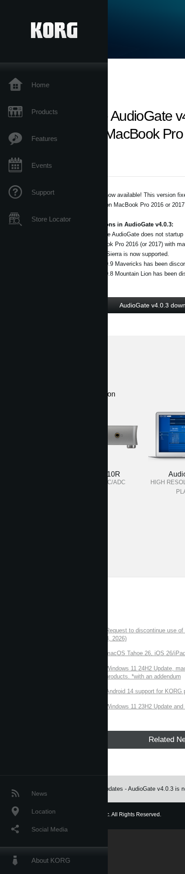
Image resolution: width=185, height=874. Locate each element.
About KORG (50, 860)
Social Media (49, 829)
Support (42, 192)
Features (44, 138)
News (39, 793)
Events (41, 165)
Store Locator (51, 219)
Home (40, 85)
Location (43, 811)
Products (44, 111)
